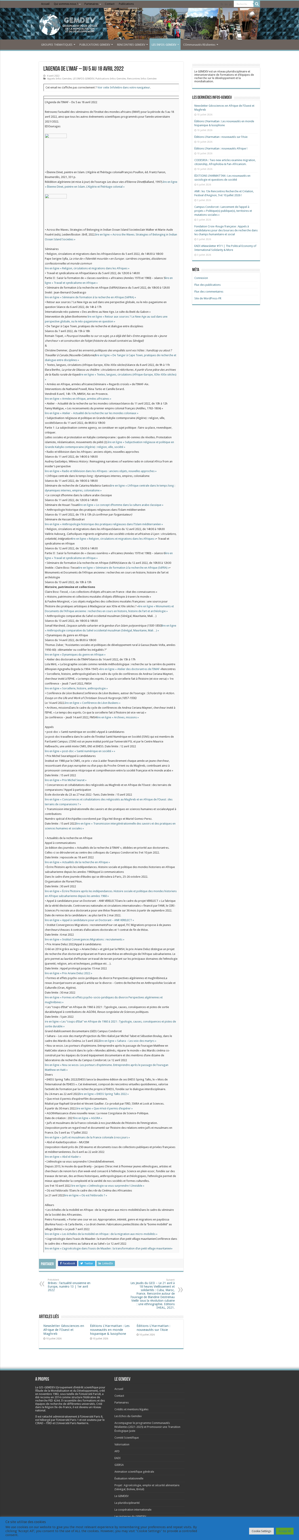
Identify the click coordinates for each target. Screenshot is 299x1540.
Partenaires (91, 3)
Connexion (201, 278)
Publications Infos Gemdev (110, 78)
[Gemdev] (149, 24)
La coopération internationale (132, 1509)
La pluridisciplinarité (127, 1502)
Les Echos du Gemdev (128, 1416)
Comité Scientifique (126, 1437)
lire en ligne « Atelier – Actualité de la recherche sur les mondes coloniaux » (91, 413)
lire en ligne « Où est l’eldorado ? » (85, 1195)
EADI (117, 1458)
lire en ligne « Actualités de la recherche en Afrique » (77, 862)
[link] (49, 1394)
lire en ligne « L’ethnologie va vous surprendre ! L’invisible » (107, 1185)
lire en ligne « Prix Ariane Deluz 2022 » (68, 973)
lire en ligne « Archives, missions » (118, 717)
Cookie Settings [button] (261, 1531)
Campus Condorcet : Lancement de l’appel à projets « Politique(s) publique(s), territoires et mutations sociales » (223, 210)
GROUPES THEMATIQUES (56, 44)
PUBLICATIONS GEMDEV (94, 44)
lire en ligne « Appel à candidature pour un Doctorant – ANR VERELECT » (89, 920)
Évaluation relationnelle (128, 1478)
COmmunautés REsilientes (199, 44)
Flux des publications (207, 284)
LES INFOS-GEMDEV (164, 44)
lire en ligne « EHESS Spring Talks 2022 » (104, 1094)
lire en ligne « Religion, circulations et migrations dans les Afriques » (87, 268)
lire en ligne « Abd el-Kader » (63, 1156)
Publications (126, 3)
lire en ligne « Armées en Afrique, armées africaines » (78, 398)
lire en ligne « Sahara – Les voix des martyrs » (128, 1040)
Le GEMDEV (121, 1496)
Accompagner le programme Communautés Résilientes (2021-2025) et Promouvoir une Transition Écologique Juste (147, 1426)
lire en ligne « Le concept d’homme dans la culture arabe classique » (121, 505)
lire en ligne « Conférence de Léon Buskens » (92, 702)
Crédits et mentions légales (131, 1409)
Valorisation (121, 1444)
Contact (109, 3)
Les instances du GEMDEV (130, 1516)
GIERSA (119, 1464)
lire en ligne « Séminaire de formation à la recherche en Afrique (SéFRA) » (90, 297)
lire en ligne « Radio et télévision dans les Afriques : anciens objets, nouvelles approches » (101, 471)
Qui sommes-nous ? (66, 3)
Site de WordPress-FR (207, 298)
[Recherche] (256, 4)
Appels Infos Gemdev (59, 78)
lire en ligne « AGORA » (88, 1118)
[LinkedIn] (226, 4)
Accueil (45, 3)
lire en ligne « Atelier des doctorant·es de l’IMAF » (131, 669)
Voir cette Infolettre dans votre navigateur (123, 87)
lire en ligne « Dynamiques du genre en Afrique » (75, 654)
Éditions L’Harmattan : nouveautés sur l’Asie (153, 1328)
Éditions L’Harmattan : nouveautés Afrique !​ (220, 148)
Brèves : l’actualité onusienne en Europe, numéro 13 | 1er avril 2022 (69, 1285)
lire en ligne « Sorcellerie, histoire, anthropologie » (76, 688)
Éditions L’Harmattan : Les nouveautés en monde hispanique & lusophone (110, 1330)
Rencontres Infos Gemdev (142, 78)
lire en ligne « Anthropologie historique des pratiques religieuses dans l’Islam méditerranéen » (104, 524)
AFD (117, 1451)
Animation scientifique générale (134, 1471)
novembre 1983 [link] (49, 1394)
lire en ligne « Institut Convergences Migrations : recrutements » (84, 939)
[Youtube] (230, 4)
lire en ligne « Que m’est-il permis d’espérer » (104, 1108)
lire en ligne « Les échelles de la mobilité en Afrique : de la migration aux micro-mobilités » (101, 1234)
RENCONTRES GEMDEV (131, 44)
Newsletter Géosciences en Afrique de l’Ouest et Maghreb (63, 1330)
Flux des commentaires (208, 291)
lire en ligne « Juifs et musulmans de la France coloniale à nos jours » (87, 1137)
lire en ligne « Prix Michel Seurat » (65, 780)
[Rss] (221, 4)
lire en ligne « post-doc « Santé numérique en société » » (80, 751)
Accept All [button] (285, 1531)
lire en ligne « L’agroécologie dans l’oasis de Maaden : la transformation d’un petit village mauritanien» (108, 1248)
